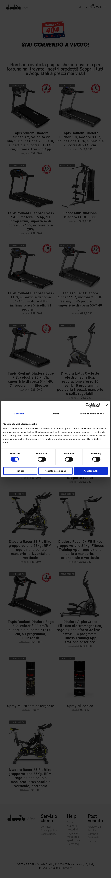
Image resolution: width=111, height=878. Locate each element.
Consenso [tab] (19, 413)
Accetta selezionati (55, 471)
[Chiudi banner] (107, 405)
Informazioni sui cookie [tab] (92, 413)
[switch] (42, 459)
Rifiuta (20, 471)
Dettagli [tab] (56, 413)
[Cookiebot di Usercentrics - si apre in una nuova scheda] (87, 405)
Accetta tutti (91, 471)
